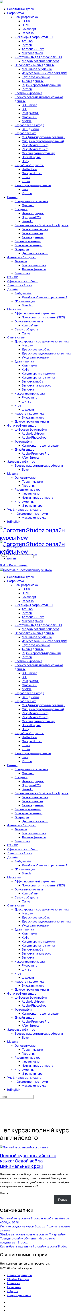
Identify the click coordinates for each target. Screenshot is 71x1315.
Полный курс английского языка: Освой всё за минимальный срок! (28, 1160)
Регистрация (18, 565)
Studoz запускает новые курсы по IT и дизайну (33, 1234)
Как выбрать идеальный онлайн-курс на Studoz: (34, 1246)
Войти (4, 565)
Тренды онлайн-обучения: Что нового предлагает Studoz (27, 1240)
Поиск (4, 1193)
